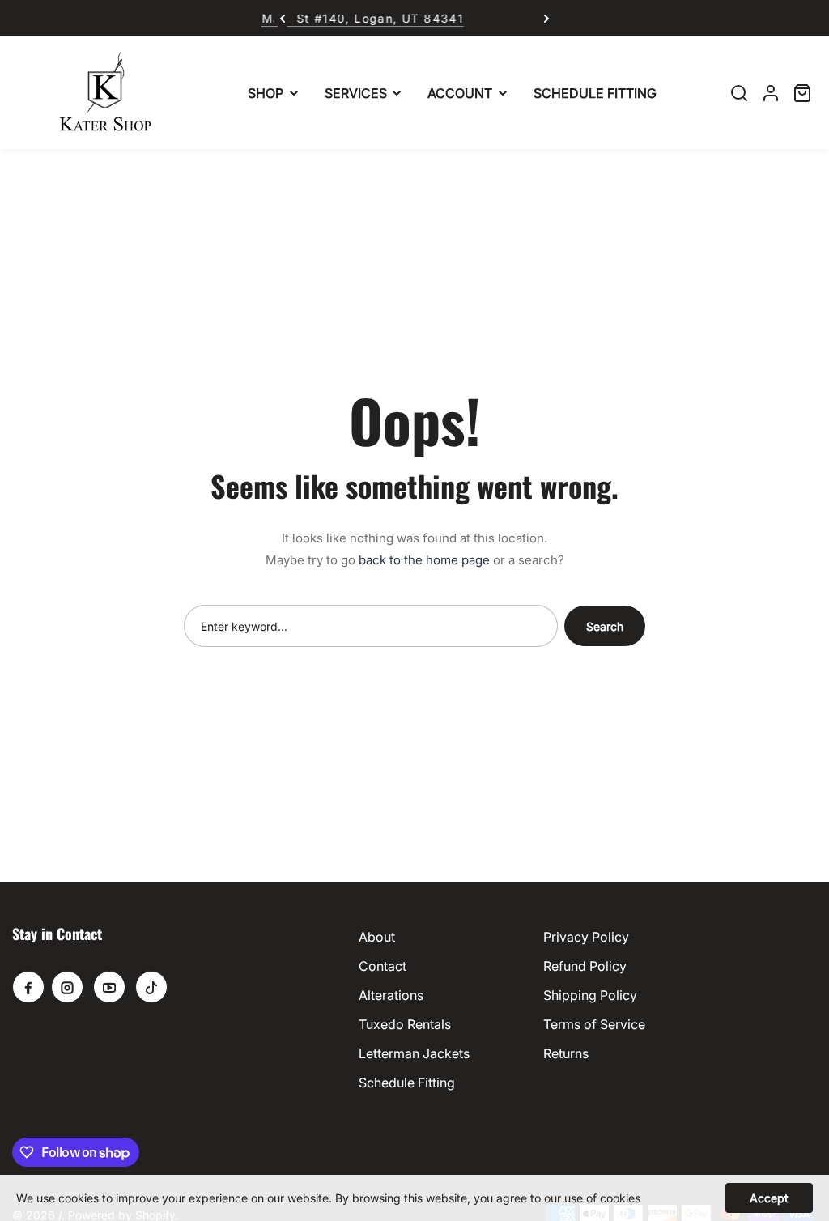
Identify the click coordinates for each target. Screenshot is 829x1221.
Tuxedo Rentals (405, 1024)
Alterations (391, 995)
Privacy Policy (586, 937)
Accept (769, 1198)
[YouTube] (109, 987)
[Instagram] (67, 987)
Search (604, 626)
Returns (566, 1053)
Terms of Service (594, 1024)
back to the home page (424, 560)
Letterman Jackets (414, 1053)
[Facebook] (28, 987)
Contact (382, 966)
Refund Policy (585, 966)
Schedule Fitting (407, 1082)
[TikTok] (151, 987)
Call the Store (483, 18)
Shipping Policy (590, 995)
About (377, 937)
